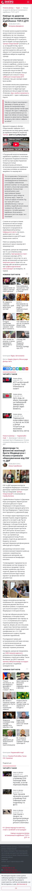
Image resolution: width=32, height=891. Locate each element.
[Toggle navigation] (28, 2)
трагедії (5, 135)
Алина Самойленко (15, 466)
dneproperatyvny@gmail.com (11, 872)
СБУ (4, 758)
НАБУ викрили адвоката (13, 653)
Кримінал (9, 758)
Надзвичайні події (17, 752)
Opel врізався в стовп (18, 254)
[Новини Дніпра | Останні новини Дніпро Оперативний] (7, 2)
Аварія (10, 359)
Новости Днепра (9, 436)
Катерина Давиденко (16, 26)
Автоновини (19, 356)
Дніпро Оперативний (10, 44)
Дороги (15, 359)
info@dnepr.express (10, 870)
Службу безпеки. (8, 496)
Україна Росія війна (14, 756)
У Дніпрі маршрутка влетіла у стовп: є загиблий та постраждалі (14, 829)
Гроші (24, 756)
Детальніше (21, 884)
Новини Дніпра (8, 8)
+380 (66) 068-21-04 (7, 868)
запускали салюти (9, 262)
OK (16, 888)
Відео (18, 8)
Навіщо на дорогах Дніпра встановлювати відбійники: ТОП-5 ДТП (17, 835)
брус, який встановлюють (20, 93)
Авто (10, 361)
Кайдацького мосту (10, 232)
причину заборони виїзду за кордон (15, 662)
